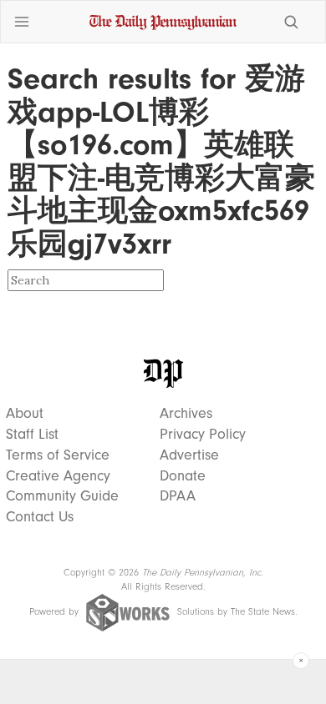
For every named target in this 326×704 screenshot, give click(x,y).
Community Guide (62, 496)
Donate (183, 476)
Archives (186, 413)
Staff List (32, 434)
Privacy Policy (203, 434)
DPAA (178, 496)
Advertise (189, 455)
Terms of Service (58, 455)
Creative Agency (58, 476)
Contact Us (40, 517)
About (24, 413)
